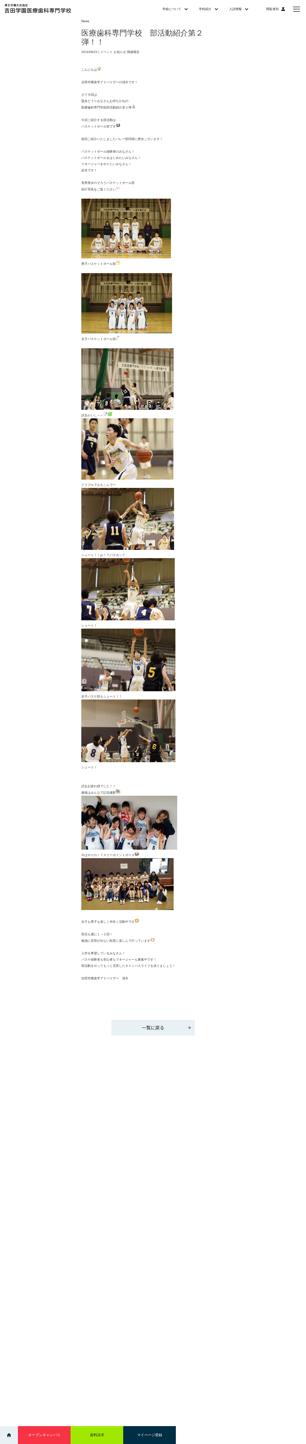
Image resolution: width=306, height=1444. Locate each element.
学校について (171, 9)
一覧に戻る (153, 1027)
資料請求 (97, 1435)
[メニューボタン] (297, 8)
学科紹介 (205, 9)
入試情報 (235, 9)
